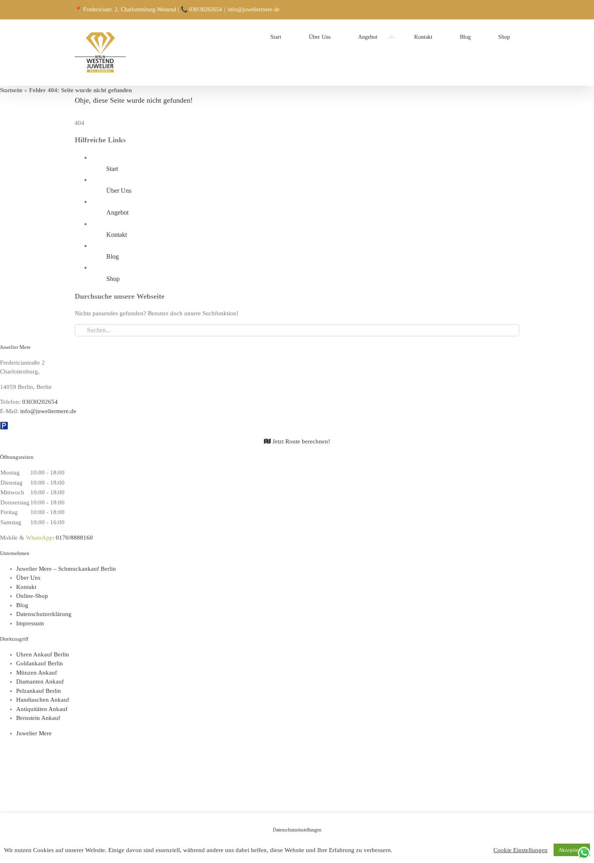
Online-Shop (32, 596)
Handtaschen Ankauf (42, 699)
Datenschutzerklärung (44, 614)
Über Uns (118, 190)
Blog (112, 256)
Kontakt (116, 234)
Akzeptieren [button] (571, 850)
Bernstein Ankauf (38, 718)
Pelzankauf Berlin (38, 691)
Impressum (30, 623)
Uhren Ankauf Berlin (42, 654)
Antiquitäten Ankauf (41, 709)
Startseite (11, 90)
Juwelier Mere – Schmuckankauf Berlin (66, 568)
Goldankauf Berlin (39, 663)
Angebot (117, 212)
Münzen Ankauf (36, 672)
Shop (113, 278)
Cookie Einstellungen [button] (520, 850)
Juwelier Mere (34, 733)
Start (112, 168)
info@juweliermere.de (253, 9)
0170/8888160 (74, 537)
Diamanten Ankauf (40, 681)
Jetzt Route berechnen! (300, 441)
